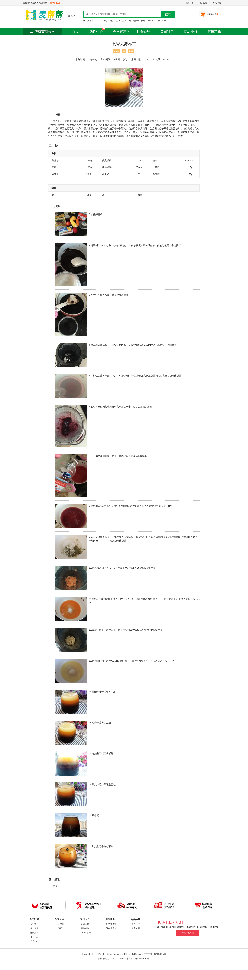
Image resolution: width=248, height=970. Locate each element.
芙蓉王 (136, 20)
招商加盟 (136, 928)
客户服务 (203, 3)
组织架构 (34, 933)
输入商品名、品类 (118, 20)
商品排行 (190, 31)
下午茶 (117, 51)
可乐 (158, 20)
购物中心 (96, 31)
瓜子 (164, 20)
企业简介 (34, 924)
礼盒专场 (143, 31)
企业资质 (34, 928)
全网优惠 (120, 31)
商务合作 (136, 924)
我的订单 (190, 3)
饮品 (131, 51)
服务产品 (34, 937)
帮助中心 (217, 3)
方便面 (150, 20)
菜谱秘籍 (214, 31)
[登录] (52, 3)
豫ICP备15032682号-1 (141, 958)
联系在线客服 (188, 933)
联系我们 (34, 941)
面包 (143, 20)
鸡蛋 (106, 20)
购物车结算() (214, 14)
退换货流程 (111, 928)
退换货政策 (111, 924)
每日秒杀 (167, 31)
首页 (75, 31)
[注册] (58, 3)
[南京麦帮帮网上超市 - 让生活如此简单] (44, 21)
